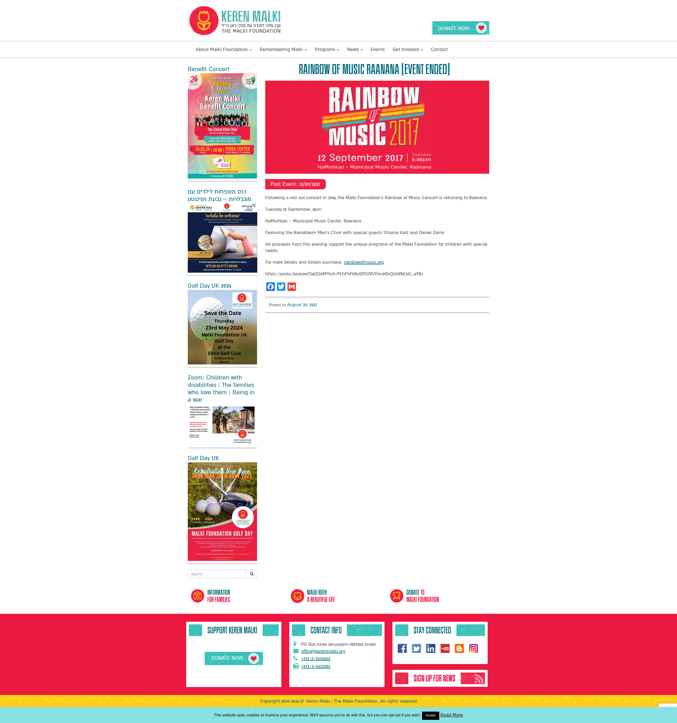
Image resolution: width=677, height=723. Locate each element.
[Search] (251, 573)
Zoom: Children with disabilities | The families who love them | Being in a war (221, 389)
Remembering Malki (282, 49)
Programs (326, 49)
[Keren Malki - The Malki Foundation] (235, 20)
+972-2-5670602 (315, 658)
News (353, 49)
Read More (451, 715)
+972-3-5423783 (315, 666)
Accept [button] (431, 715)
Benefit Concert (209, 69)
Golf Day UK (203, 458)
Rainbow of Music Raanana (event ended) (374, 69)
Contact (439, 49)
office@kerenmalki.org (323, 651)
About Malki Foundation (222, 49)
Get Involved (406, 49)
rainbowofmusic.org (364, 262)
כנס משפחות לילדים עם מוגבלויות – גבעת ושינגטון (219, 195)
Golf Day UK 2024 (209, 286)
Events (378, 49)
